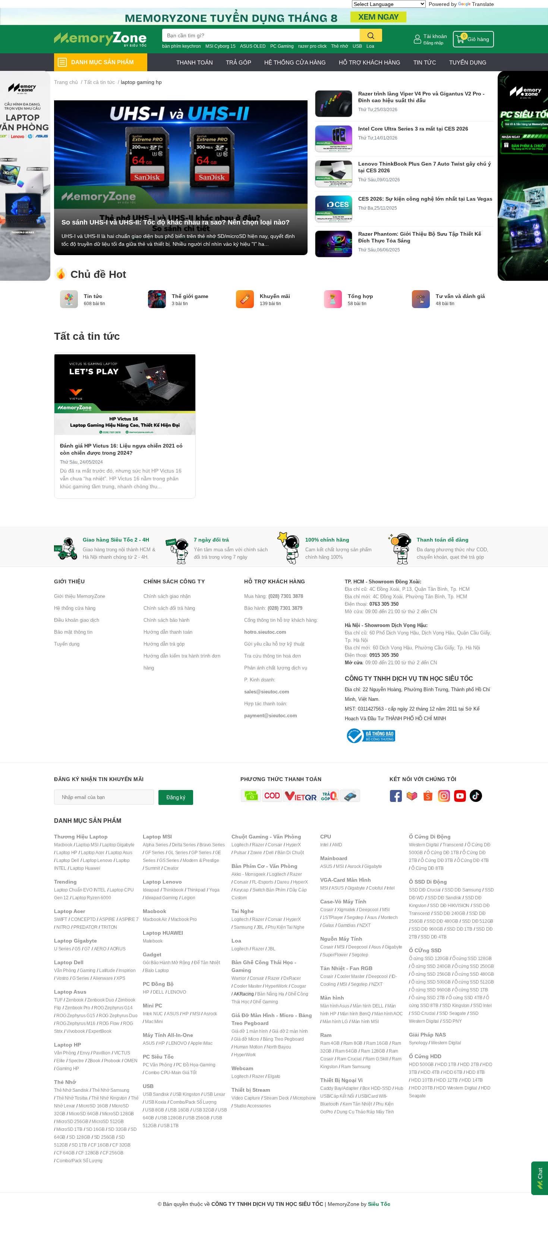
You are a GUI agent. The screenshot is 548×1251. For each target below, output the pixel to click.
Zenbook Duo (100, 1000)
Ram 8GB (353, 1043)
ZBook (94, 1060)
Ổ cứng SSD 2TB (428, 997)
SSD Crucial (423, 1013)
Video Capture (246, 1098)
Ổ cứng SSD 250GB (474, 966)
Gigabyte (373, 866)
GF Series (154, 852)
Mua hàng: (273, 596)
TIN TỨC (424, 62)
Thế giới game (190, 296)
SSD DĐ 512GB (478, 921)
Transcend (453, 844)
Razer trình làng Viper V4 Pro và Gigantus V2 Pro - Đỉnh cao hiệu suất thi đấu (421, 96)
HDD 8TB (475, 1072)
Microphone (304, 1098)
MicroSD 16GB (93, 1106)
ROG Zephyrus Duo (118, 1015)
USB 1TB (169, 1125)
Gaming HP (67, 1068)
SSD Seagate (452, 1013)
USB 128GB (170, 1117)
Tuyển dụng (66, 644)
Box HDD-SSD (376, 1088)
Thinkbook (173, 890)
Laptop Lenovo (97, 860)
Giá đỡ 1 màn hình (250, 1031)
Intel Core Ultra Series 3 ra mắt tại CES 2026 (413, 128)
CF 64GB (65, 1153)
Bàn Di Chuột (290, 852)
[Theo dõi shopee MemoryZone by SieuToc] (428, 795)
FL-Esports (262, 882)
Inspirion (127, 970)
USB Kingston (186, 1094)
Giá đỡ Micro (246, 1039)
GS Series (169, 860)
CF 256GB (113, 1153)
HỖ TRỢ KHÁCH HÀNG (369, 62)
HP (146, 992)
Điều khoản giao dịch (76, 620)
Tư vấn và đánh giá (460, 296)
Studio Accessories (252, 1106)
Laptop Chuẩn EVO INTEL (80, 890)
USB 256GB (197, 1117)
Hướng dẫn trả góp (164, 644)
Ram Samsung (356, 1066)
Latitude (107, 970)
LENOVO (177, 992)
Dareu (283, 882)
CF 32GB (121, 1145)
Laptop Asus (120, 852)
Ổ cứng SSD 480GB (474, 974)
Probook (112, 1060)
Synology (418, 1042)
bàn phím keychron (181, 46)
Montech (389, 917)
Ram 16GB (377, 1043)
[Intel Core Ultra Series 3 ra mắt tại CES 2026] (333, 138)
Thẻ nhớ (339, 46)
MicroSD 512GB (107, 1121)
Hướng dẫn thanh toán (168, 632)
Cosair (326, 909)
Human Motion (248, 1047)
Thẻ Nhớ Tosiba (72, 1098)
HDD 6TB (452, 1072)
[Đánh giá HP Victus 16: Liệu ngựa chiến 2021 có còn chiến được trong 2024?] (124, 394)
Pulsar (240, 852)
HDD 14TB (472, 1080)
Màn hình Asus (334, 1006)
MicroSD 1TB (69, 1129)
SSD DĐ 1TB (459, 929)
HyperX (293, 844)
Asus (372, 917)
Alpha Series (155, 844)
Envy (84, 1053)
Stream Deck (276, 1098)
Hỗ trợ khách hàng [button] (274, 581)
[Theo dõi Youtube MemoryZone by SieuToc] (460, 795)
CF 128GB (88, 1153)
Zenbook (75, 1000)
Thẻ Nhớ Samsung (110, 1090)
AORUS (118, 948)
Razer (258, 844)
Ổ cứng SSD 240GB (431, 966)
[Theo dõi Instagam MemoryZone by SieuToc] (444, 795)
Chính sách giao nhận (167, 596)
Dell (270, 852)
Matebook (152, 941)
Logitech (240, 844)
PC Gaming (282, 46)
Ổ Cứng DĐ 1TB (442, 852)
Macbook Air (155, 919)
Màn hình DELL (368, 1006)
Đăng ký (175, 797)
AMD (337, 844)
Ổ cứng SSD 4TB (465, 997)
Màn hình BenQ (355, 1013)
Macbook (63, 844)
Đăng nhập (433, 42)
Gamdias (347, 925)
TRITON (109, 927)
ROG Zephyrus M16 (75, 1023)
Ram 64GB (346, 1051)
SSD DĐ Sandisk (444, 897)
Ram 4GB (330, 1043)
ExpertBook (99, 1031)
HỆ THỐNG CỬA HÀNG (295, 62)
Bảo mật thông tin (73, 632)
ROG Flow (109, 1023)
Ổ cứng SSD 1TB (471, 990)
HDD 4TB (430, 1072)
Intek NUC (153, 1013)
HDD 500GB (421, 1064)
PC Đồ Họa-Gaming (195, 1064)
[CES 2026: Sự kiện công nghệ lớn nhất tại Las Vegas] (333, 208)
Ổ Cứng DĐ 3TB (437, 860)
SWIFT (60, 919)
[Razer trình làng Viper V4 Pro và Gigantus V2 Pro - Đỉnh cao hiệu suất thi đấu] (333, 103)
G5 (78, 948)
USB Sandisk (156, 1094)
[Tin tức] (69, 298)
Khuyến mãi (275, 296)
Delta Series (184, 844)
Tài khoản (435, 36)
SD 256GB (104, 1137)
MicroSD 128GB (118, 1113)
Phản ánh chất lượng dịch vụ (275, 668)
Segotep (355, 917)
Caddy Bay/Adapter (339, 1088)
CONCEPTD (83, 919)
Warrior (239, 978)
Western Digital (424, 844)
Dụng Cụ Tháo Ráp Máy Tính (365, 1111)
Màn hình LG (335, 1021)
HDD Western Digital (456, 1088)
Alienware (103, 978)
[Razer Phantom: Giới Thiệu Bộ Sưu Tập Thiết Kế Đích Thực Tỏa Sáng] (333, 244)
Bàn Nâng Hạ (270, 994)
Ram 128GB (373, 1051)
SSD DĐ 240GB (449, 913)
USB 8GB (154, 1110)
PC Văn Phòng (157, 1064)
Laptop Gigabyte (118, 844)
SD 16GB (95, 1129)
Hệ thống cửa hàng (74, 608)
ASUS (173, 1013)
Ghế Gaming (265, 1001)
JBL (260, 927)
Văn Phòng (65, 970)
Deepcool (368, 909)
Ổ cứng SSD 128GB (472, 958)
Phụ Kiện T (278, 927)
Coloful (376, 888)
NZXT (365, 925)
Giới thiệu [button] (69, 581)
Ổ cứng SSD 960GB (431, 990)
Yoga (214, 890)
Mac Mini (154, 1021)
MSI (196, 1013)
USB (357, 46)
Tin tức (93, 296)
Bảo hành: (273, 608)
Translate (483, 4)
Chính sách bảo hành (166, 620)
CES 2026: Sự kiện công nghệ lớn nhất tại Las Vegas (425, 198)
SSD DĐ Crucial (425, 890)
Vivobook (75, 1031)
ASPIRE (107, 919)
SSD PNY (452, 1021)
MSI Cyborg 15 (220, 46)
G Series (80, 978)
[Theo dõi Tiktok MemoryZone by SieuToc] (476, 795)
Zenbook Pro (77, 1007)
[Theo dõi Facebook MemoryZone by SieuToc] (396, 795)
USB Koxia (155, 1102)
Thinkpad (196, 890)
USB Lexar (214, 1094)
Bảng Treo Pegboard (283, 1039)
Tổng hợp (360, 296)
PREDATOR (85, 927)
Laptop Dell (67, 860)
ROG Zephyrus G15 (75, 1015)
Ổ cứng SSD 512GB (474, 982)
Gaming (87, 970)
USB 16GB (178, 1110)
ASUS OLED (253, 46)
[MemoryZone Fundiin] (274, 16)
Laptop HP (66, 852)
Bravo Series (212, 844)
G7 (87, 948)
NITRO (63, 927)
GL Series (178, 852)
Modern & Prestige (201, 860)
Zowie (256, 852)
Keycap (241, 890)
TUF (58, 1000)
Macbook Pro (184, 919)
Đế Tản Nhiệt (207, 962)
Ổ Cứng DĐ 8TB (427, 868)
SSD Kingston (456, 1005)
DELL (158, 992)
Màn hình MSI (365, 1021)
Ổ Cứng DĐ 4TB (473, 860)
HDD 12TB (446, 1080)
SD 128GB (79, 1137)
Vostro (62, 978)
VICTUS (122, 1053)
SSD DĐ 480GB (442, 921)
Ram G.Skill (376, 1059)
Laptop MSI (87, 844)
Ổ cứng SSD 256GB (431, 974)
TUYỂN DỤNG (467, 62)
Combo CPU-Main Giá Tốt (170, 1072)
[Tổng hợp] (333, 298)
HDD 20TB (421, 1088)
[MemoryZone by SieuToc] (100, 39)
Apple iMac (201, 1043)
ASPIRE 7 (128, 919)
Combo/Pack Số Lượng (79, 1160)
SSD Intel (482, 1005)
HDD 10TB (421, 1080)
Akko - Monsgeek (248, 874)
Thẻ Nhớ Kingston (109, 1098)
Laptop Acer (92, 852)
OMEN (130, 1060)
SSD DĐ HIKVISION (449, 905)
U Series (62, 948)
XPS (120, 978)
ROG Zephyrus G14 (113, 1007)
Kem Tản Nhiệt (357, 1104)
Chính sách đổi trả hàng (169, 608)
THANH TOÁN (194, 62)
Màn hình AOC (388, 1013)
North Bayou (279, 1047)
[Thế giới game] (157, 298)
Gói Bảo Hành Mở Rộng (166, 962)
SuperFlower (335, 954)
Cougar (298, 986)
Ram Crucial (349, 1059)
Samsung (243, 927)
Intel (324, 844)
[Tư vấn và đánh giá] (421, 298)
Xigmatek (346, 909)
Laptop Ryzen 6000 (91, 897)
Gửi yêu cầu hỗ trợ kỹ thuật (274, 644)
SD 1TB (79, 1145)
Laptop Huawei (85, 868)
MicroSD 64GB (83, 1113)
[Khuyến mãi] (245, 298)
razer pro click (312, 46)
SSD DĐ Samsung (462, 890)
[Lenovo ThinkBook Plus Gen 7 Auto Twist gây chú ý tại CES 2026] (333, 173)
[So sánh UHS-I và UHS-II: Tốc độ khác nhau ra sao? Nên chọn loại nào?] (181, 172)
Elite (60, 1060)
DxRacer (292, 978)
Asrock (210, 1013)
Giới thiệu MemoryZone (79, 596)
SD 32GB (117, 1129)
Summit (152, 868)
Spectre (76, 1060)
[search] (371, 35)
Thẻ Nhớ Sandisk (71, 1090)
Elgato (274, 1076)
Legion (188, 897)
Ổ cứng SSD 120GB (428, 958)
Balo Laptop (157, 970)
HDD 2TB (469, 1064)
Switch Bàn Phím (269, 890)
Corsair (275, 844)
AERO (100, 948)
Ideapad (151, 890)
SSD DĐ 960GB (427, 929)
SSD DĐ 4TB (433, 937)
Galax (328, 925)
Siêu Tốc (379, 1204)
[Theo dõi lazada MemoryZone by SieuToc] (412, 795)
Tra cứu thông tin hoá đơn (272, 656)
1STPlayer (332, 917)
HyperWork (276, 986)
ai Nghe (297, 927)
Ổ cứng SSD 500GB (431, 982)
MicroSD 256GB (72, 1121)
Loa (370, 46)
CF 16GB (100, 1145)
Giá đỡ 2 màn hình (290, 1031)
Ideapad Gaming (161, 897)
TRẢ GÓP (238, 62)
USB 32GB (203, 1110)
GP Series (201, 852)
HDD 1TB (446, 1064)
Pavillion (101, 1053)
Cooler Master (247, 986)
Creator (171, 868)
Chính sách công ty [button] (174, 581)
